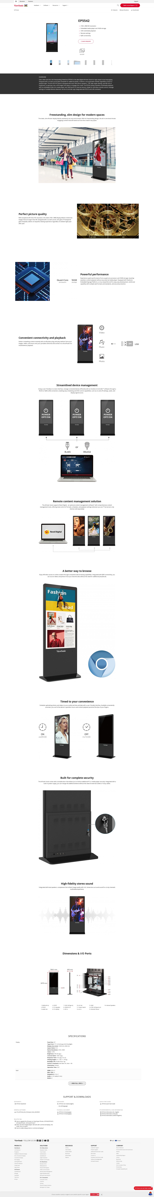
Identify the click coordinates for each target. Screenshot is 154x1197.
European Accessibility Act (121, 1169)
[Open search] (118, 5)
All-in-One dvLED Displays (20, 1155)
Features (115, 10)
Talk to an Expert (129, 5)
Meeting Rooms (43, 1165)
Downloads (135, 10)
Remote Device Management (46, 1171)
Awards (117, 1151)
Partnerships (119, 1167)
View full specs (77, 1083)
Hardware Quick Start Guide (97, 1157)
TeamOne (16, 1177)
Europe (119, 1140)
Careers (118, 1163)
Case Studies (68, 1149)
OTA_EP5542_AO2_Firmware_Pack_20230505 (28, 1112)
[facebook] (38, 1141)
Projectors (16, 1152)
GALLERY (82, 54)
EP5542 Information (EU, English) (110, 1112)
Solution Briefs (68, 1151)
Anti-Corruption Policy (121, 1165)
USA (93, 1194)
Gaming (41, 1183)
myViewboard (17, 1171)
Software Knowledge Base (96, 1159)
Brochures (67, 1153)
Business (30, 1)
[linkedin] (48, 1141)
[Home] (16, 1)
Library (66, 1147)
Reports (67, 1157)
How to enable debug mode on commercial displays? (30, 1128)
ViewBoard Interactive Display (20, 1154)
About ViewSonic (120, 1147)
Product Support (94, 1149)
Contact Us (93, 1155)
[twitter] (40, 1141)
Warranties (93, 1153)
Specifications (125, 10)
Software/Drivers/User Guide (97, 1151)
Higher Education (43, 1157)
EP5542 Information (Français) (110, 1114)
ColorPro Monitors (18, 1163)
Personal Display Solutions (45, 1185)
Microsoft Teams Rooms (45, 1175)
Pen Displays (17, 1159)
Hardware (36, 5)
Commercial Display (18, 1157)
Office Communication (45, 1169)
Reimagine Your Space (44, 1187)
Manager (16, 1173)
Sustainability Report (120, 1155)
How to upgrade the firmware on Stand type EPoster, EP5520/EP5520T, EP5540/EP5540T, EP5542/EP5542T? (35, 1122)
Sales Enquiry (86, 41)
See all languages (63, 1106)
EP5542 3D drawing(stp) (65, 1114)
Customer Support (95, 1147)
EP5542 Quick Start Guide (108, 1104)
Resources (55, 5)
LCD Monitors (17, 1150)
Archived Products (95, 1161)
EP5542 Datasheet (21, 1104)
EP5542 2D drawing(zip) (65, 1112)
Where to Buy (119, 1161)
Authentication (43, 1154)
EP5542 (16, 10)
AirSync (16, 1179)
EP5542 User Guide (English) (66, 1104)
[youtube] (45, 1141)
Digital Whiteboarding (44, 1173)
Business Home (43, 1164)
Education (22, 1)
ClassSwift (16, 1175)
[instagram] (43, 1141)
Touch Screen (43, 1152)
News (117, 1153)
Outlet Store (17, 1165)
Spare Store (16, 1167)
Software (45, 5)
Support (136, 1)
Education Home (43, 1150)
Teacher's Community (44, 1159)
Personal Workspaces (44, 1167)
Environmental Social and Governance (124, 1149)
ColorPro (42, 1181)
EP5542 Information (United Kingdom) (112, 1115)
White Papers (68, 1155)
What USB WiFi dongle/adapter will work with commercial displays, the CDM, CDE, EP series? (34, 1125)
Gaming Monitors (18, 1161)
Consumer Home (43, 1179)
